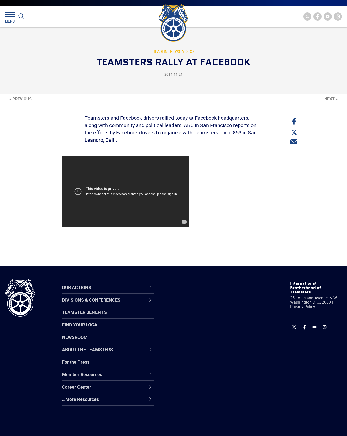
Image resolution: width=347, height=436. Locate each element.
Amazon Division (188, 317)
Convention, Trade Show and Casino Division (207, 365)
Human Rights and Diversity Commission (199, 414)
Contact (179, 305)
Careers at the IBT (189, 317)
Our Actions (186, 287)
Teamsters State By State (197, 305)
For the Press (75, 362)
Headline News (166, 51)
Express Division (187, 378)
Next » (331, 99)
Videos (188, 51)
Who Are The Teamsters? (197, 305)
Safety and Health (189, 329)
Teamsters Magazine (193, 317)
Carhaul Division (187, 353)
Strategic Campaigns (192, 317)
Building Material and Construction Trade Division (206, 341)
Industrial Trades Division (196, 426)
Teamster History (189, 329)
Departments (184, 341)
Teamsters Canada (190, 341)
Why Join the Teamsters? (197, 305)
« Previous (20, 99)
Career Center (188, 287)
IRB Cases (181, 366)
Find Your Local (81, 325)
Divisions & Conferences (200, 287)
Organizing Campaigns (194, 305)
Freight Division (186, 402)
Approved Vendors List (194, 353)
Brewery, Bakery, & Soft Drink (200, 329)
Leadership (182, 317)
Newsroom (75, 337)
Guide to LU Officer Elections (200, 366)
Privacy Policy (302, 306)
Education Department (194, 317)
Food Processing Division (196, 390)
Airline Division (186, 305)
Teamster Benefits (84, 312)
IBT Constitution (187, 353)
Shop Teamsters (188, 329)
